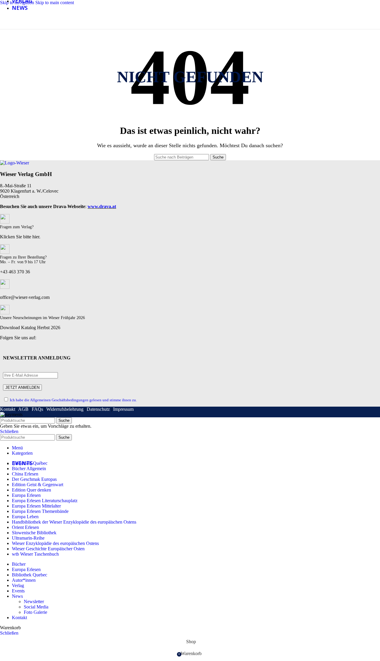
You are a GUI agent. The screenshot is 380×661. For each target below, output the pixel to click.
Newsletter (34, 601)
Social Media (36, 606)
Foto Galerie (35, 612)
